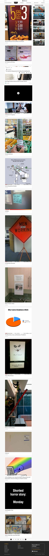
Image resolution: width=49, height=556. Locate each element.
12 (20, 539)
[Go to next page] (25, 539)
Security (40, 554)
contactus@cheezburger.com (36, 549)
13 (23, 539)
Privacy (38, 554)
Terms (36, 554)
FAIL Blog (5, 546)
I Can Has (5, 545)
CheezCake (6, 551)
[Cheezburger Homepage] (24, 1)
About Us (19, 546)
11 (18, 539)
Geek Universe (6, 550)
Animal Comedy (6, 549)
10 (15, 539)
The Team (19, 545)
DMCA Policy (43, 554)
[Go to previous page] (11, 539)
